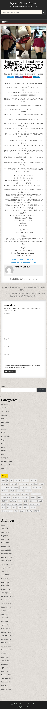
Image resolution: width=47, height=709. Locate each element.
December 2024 (7, 596)
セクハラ (5, 491)
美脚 (19, 507)
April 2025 (5, 582)
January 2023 (6, 678)
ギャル (41, 484)
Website (7, 355)
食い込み (30, 511)
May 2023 (4, 664)
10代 (3, 480)
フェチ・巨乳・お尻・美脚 (10, 494)
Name (6, 339)
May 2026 (4, 536)
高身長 (37, 511)
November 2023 (6, 643)
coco (2, 419)
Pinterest (29, 77)
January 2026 (6, 550)
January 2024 (6, 636)
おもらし (34, 480)
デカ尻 (12, 491)
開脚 (16, 511)
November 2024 (6, 600)
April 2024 (5, 625)
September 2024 (7, 607)
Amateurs (4, 404)
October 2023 (6, 646)
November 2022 (6, 686)
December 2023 (6, 639)
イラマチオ (23, 484)
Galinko (7, 74)
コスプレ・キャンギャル (10, 487)
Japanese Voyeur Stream (23, 3)
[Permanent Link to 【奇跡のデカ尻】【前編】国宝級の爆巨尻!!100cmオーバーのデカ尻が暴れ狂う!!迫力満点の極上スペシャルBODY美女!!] (23, 42)
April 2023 (5, 668)
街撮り (33, 507)
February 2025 (6, 589)
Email (6, 347)
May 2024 (4, 621)
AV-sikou (4, 408)
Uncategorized (6, 461)
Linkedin (37, 77)
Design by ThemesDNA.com (23, 707)
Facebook (19, 77)
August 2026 (5, 525)
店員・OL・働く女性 (36, 501)
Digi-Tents (5, 422)
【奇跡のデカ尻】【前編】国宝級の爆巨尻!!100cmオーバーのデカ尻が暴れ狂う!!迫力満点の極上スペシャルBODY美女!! (23, 66)
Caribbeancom (6, 411)
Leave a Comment (31, 74)
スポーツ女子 (37, 487)
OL (11, 480)
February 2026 (6, 546)
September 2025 (7, 564)
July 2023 (4, 657)
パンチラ (28, 491)
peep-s (3, 454)
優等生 (40, 497)
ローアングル (6, 497)
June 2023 (5, 661)
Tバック (24, 279)
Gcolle (3, 429)
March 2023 (5, 671)
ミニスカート (35, 494)
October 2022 (6, 689)
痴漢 (25, 504)
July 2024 (4, 614)
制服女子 (5, 501)
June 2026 (5, 532)
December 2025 (6, 554)
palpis (3, 443)
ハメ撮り (20, 491)
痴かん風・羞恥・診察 (14, 504)
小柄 (20, 501)
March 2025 (5, 586)
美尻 (14, 507)
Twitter (11, 77)
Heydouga (4, 433)
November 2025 (6, 557)
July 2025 (4, 571)
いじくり (25, 480)
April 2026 (5, 539)
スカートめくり (32, 279)
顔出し (22, 511)
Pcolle (41, 74)
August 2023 (5, 653)
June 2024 (5, 618)
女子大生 (13, 501)
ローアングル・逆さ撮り (21, 497)
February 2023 (6, 675)
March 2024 (5, 628)
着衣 (3, 507)
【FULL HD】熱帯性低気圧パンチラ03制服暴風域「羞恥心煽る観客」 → (24, 288)
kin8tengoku (5, 436)
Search (3, 386)
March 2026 (5, 543)
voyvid (3, 469)
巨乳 (25, 501)
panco (3, 447)
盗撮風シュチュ (35, 504)
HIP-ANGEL (19, 279)
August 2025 (5, 568)
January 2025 (6, 593)
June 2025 (5, 575)
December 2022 (6, 682)
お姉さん (5, 484)
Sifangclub (5, 458)
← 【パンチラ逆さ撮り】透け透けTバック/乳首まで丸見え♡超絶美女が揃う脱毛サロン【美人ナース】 (23, 294)
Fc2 (2, 426)
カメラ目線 (33, 484)
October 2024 (6, 604)
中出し (33, 497)
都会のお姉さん (7, 511)
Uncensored (5, 465)
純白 (8, 507)
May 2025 (4, 578)
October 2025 (6, 561)
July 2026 (4, 529)
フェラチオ (25, 494)
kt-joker (4, 440)
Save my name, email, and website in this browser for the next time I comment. (22, 366)
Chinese (4, 415)
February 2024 (6, 632)
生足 (3, 504)
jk (7, 480)
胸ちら (26, 507)
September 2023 (7, 650)
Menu (6, 21)
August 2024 (5, 611)
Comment (7, 314)
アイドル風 (13, 484)
